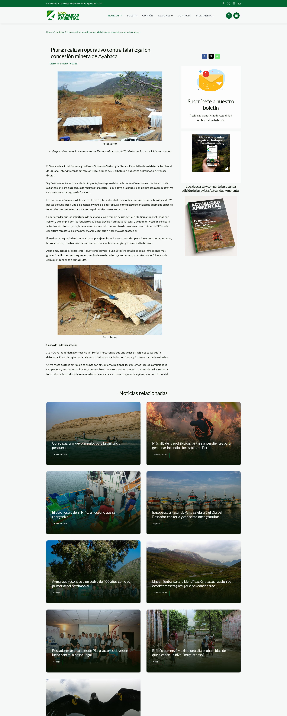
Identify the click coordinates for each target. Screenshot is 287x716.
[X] (211, 56)
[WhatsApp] (217, 56)
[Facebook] (204, 56)
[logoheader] (62, 11)
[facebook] (223, 3)
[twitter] (228, 3)
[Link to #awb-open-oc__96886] (229, 15)
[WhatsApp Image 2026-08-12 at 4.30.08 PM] (211, 197)
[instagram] (234, 3)
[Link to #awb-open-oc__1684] (236, 15)
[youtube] (239, 3)
